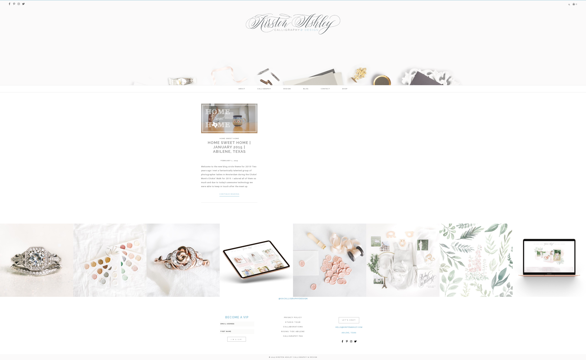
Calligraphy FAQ (293, 336)
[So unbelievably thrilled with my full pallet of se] (109, 260)
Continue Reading (229, 194)
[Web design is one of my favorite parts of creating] (549, 260)
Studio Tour (293, 322)
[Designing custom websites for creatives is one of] (256, 260)
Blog (305, 89)
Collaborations (293, 327)
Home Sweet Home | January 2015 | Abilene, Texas (229, 147)
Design (287, 89)
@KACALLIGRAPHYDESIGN (293, 298)
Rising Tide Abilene (293, 332)
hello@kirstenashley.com (348, 327)
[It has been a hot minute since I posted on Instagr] (36, 260)
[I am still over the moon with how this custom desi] (329, 260)
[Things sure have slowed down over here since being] (183, 260)
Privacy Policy (293, 317)
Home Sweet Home (229, 138)
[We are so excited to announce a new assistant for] (403, 260)
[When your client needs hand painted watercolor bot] (476, 260)
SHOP (344, 89)
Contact (325, 89)
